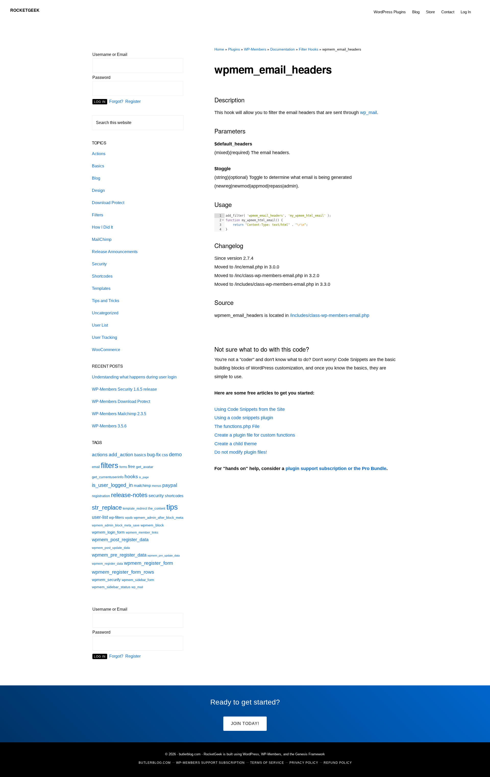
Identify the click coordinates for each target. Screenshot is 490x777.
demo (175, 454)
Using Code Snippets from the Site (249, 409)
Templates (101, 288)
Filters (97, 215)
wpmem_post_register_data (120, 539)
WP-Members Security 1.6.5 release (124, 389)
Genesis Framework (310, 754)
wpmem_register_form (148, 563)
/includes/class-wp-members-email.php (329, 315)
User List (100, 325)
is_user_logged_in (112, 485)
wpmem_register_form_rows (123, 572)
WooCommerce (106, 350)
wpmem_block (152, 525)
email (96, 467)
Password (101, 77)
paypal (169, 485)
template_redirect (135, 508)
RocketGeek (25, 10)
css (165, 455)
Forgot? (116, 101)
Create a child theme (235, 443)
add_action (121, 454)
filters (109, 465)
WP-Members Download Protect (121, 401)
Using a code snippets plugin (243, 417)
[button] (477, 8)
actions (100, 454)
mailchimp (142, 485)
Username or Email (109, 54)
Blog (96, 178)
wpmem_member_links (142, 532)
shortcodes (174, 496)
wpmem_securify (106, 579)
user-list (100, 517)
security (156, 495)
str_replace (107, 507)
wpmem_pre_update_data (164, 555)
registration (101, 496)
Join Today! (245, 723)
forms (123, 467)
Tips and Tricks (105, 301)
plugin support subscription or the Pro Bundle (336, 468)
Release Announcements (115, 252)
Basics (98, 166)
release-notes (129, 494)
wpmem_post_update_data (111, 548)
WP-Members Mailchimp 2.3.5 (119, 414)
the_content (156, 508)
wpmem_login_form (108, 532)
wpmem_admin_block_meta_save (116, 525)
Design (98, 190)
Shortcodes (102, 276)
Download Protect (108, 203)
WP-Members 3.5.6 (109, 426)
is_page (144, 477)
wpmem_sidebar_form (138, 580)
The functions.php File (237, 426)
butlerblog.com (190, 754)
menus (156, 486)
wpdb (129, 518)
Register (133, 101)
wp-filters (116, 517)
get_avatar (144, 467)
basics (140, 455)
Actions (98, 154)
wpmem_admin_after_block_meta (158, 518)
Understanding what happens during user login (134, 377)
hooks (131, 476)
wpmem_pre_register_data (119, 555)
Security (99, 264)
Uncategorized (105, 313)
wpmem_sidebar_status (111, 587)
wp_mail (368, 112)
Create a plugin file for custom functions (254, 435)
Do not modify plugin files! (240, 452)
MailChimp (102, 239)
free (131, 466)
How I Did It (102, 227)
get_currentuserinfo (108, 477)
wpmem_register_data (107, 563)
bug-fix (154, 454)
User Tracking (104, 337)
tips (172, 507)
